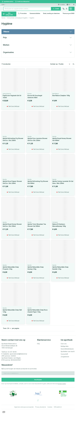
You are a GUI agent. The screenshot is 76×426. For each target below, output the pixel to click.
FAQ (38, 344)
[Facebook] (38, 400)
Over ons (64, 344)
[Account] (66, 9)
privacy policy (62, 383)
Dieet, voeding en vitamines (11, 29)
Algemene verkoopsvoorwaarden (24, 407)
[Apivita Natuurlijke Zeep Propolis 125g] (13, 251)
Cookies (49, 407)
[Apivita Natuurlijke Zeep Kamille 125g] (62, 251)
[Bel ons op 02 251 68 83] (64, 9)
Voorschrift (64, 354)
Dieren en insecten (11, 52)
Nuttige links (64, 346)
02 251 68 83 (12, 352)
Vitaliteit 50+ (11, 40)
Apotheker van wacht (68, 351)
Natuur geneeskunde (11, 44)
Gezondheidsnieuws (67, 349)
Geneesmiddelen (11, 57)
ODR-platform (58, 407)
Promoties (5, 18)
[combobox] (27, 9)
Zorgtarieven (65, 357)
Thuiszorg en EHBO (11, 48)
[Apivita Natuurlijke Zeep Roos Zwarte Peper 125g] (38, 294)
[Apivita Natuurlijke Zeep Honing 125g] (38, 251)
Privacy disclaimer (40, 407)
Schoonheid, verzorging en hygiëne (11, 23)
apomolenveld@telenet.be (18, 354)
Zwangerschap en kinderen (11, 34)
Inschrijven (38, 380)
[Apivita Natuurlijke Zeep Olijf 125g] (13, 294)
